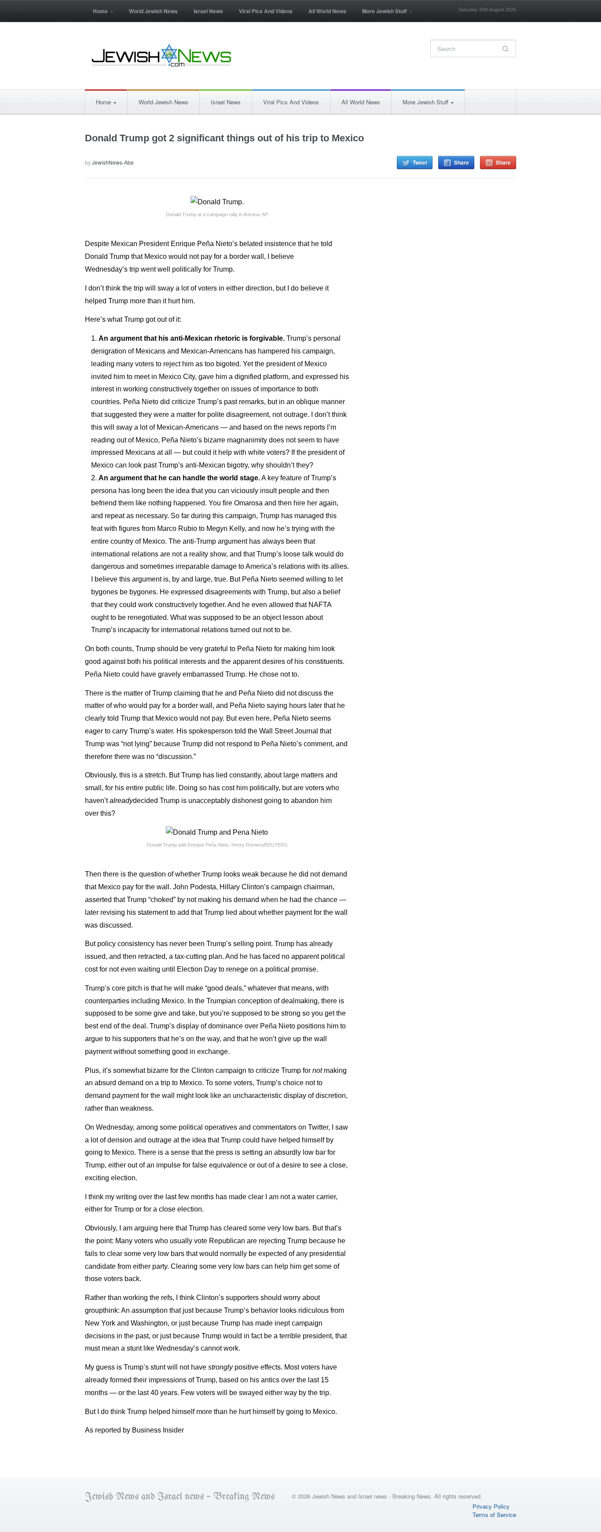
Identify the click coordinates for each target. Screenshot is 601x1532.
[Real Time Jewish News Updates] (162, 55)
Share (461, 162)
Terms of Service (494, 1514)
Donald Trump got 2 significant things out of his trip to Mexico (224, 138)
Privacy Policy (491, 1506)
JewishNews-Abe (113, 162)
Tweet (420, 162)
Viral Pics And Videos (266, 11)
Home (96, 14)
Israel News (208, 11)
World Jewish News (153, 11)
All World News (327, 11)
